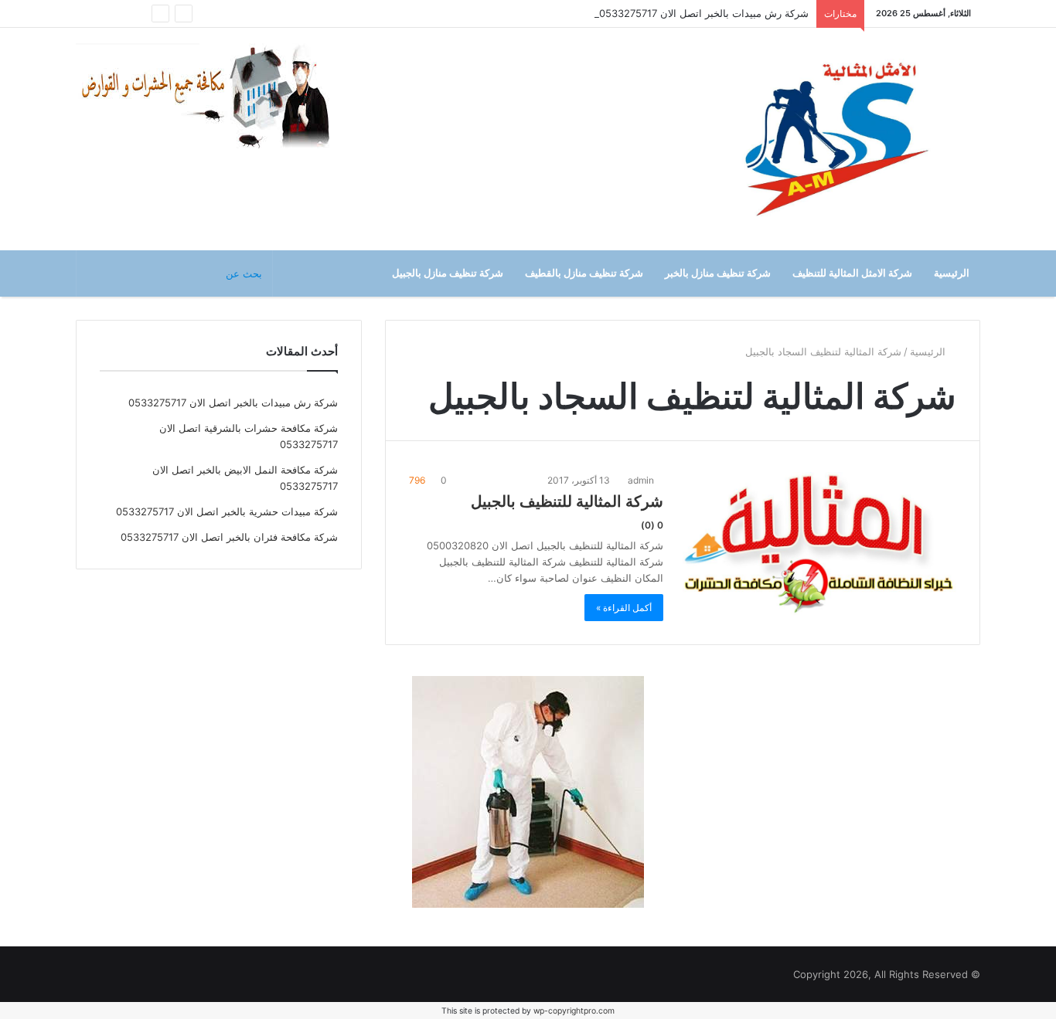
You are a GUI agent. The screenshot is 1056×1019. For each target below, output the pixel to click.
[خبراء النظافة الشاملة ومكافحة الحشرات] (214, 96)
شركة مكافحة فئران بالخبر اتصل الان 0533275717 (229, 537)
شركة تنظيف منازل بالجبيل (447, 273)
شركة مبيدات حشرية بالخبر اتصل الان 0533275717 (227, 511)
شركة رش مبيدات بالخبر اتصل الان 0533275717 (704, 13)
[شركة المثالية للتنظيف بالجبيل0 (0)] (819, 546)
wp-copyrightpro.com (574, 1011)
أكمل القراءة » (624, 607)
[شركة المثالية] (837, 139)
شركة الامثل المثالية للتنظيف (852, 273)
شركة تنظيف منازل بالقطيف (584, 273)
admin (642, 480)
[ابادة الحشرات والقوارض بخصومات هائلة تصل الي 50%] (528, 790)
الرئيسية (951, 273)
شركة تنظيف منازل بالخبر (718, 273)
